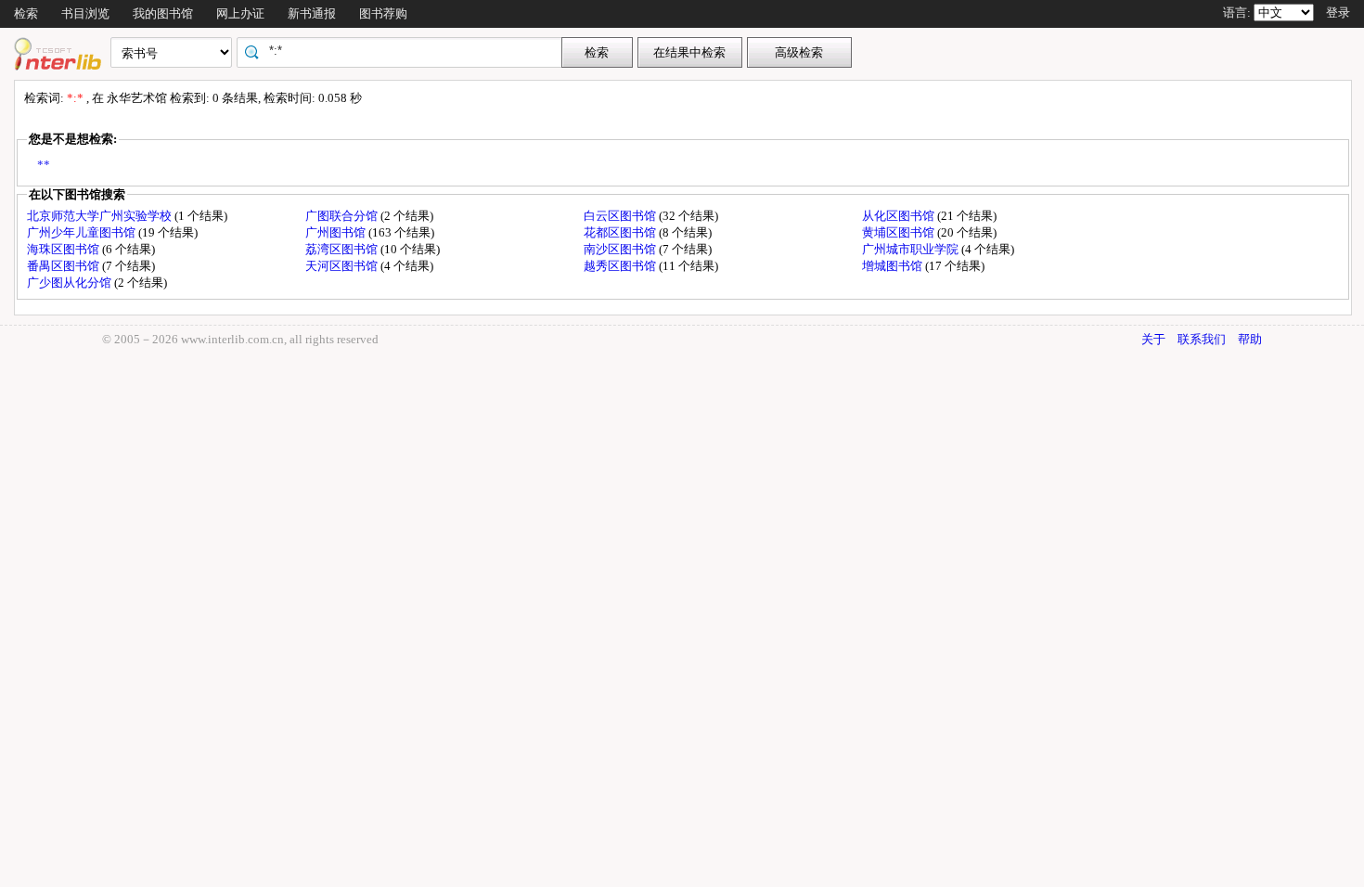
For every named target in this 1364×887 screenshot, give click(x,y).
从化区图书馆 (899, 216)
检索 (26, 13)
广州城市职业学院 (911, 249)
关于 (1153, 339)
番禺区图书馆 (64, 266)
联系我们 (1201, 339)
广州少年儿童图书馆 (82, 232)
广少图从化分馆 (70, 282)
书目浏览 (85, 13)
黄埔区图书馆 (899, 232)
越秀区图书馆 (621, 266)
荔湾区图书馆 (342, 249)
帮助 (1250, 339)
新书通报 (312, 13)
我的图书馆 (163, 13)
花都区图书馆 (621, 232)
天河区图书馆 (342, 266)
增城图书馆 (893, 266)
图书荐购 (383, 13)
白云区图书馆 (621, 216)
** (43, 165)
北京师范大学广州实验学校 (100, 216)
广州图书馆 (336, 232)
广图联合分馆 (342, 216)
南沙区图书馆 (621, 249)
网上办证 (240, 13)
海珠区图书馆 (64, 249)
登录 (1338, 12)
